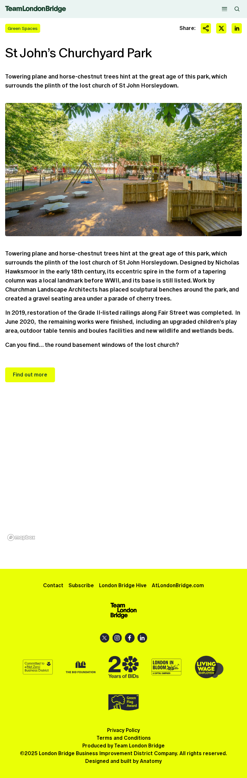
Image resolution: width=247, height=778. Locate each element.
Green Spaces (23, 28)
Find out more (30, 375)
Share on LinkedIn (237, 28)
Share (206, 28)
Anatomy (151, 761)
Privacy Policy (123, 730)
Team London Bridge (35, 9)
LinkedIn (142, 638)
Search (237, 9)
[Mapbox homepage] (21, 537)
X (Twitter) (105, 638)
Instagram (117, 638)
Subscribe (81, 585)
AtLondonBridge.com (178, 585)
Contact (53, 585)
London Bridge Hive (123, 585)
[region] (123, 475)
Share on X (221, 28)
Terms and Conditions (123, 738)
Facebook (130, 638)
